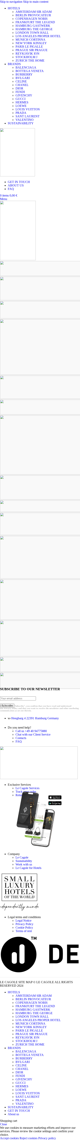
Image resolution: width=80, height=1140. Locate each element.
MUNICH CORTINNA (30, 39)
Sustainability (24, 861)
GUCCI (20, 98)
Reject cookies (28, 1138)
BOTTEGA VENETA (30, 71)
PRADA (21, 112)
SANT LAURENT (28, 116)
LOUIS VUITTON (28, 109)
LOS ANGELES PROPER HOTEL (38, 36)
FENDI (20, 92)
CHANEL (22, 85)
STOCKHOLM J (26, 57)
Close (3, 1124)
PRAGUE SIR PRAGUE (32, 50)
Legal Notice (23, 920)
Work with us (24, 864)
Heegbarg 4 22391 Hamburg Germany (35, 718)
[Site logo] (17, 175)
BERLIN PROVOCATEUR (33, 15)
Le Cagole (22, 857)
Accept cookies (9, 1138)
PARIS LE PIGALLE (29, 46)
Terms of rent (24, 931)
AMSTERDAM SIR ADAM (34, 11)
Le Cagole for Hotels (28, 868)
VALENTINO (25, 119)
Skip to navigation (11, 1)
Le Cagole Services (27, 788)
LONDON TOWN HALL (32, 32)
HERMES (22, 102)
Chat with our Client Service (33, 734)
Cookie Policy (24, 927)
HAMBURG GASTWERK (33, 25)
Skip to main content (35, 1)
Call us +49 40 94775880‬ (31, 731)
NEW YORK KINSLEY (31, 43)
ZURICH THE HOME (30, 60)
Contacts (21, 738)
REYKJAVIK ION (27, 53)
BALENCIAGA (26, 67)
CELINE (21, 81)
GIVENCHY (24, 95)
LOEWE (21, 105)
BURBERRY (24, 74)
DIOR (19, 88)
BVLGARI (23, 78)
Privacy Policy (24, 924)
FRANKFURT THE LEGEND (35, 22)
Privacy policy (47, 1138)
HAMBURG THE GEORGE (34, 29)
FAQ (19, 741)
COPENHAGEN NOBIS (32, 18)
